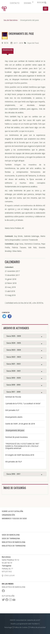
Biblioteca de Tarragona (13, 546)
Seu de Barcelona (10, 20)
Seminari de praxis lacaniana (16, 437)
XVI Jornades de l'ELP (13, 461)
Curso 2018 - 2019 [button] (13, 385)
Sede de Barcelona (11, 535)
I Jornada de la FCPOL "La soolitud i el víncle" (23, 403)
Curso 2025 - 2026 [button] (14, 336)
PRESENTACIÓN (7, 50)
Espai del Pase (33, 43)
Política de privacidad (38, 627)
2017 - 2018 (18, 43)
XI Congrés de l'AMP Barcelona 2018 (19, 455)
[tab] (25, 336)
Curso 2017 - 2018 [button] (13, 392)
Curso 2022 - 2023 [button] (14, 357)
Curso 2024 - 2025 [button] (14, 343)
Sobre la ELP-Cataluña (12, 511)
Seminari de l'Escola (13, 397)
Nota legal (8, 627)
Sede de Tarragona (11, 538)
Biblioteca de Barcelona (13, 542)
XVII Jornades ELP (12, 410)
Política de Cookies (21, 627)
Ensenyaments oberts (13, 417)
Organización (8, 515)
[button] (28, 3)
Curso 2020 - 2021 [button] (14, 371)
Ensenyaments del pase (15, 430)
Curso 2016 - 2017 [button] (13, 474)
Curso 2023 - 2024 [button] (14, 350)
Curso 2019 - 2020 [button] (14, 378)
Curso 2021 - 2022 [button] (14, 364)
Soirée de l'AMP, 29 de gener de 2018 (20, 424)
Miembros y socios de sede (14, 518)
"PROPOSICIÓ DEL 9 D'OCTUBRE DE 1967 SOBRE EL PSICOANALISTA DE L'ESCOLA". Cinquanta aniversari (22, 446)
